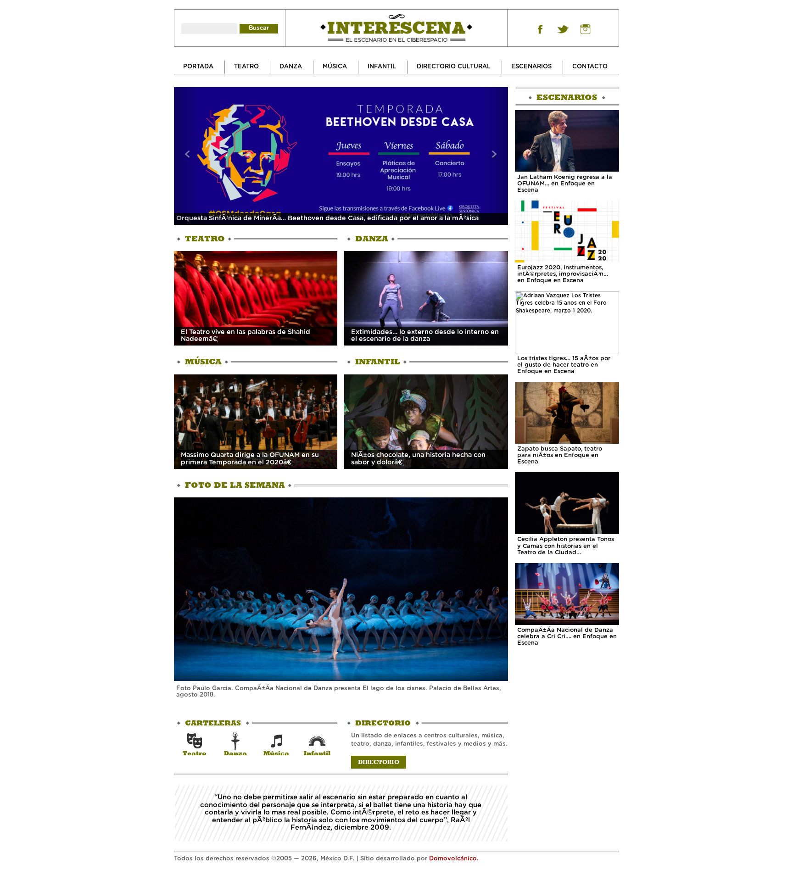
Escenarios (531, 67)
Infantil (382, 67)
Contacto (590, 67)
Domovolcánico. (454, 859)
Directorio (378, 761)
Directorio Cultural (454, 67)
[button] (187, 156)
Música (335, 67)
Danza (290, 67)
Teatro (246, 67)
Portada (198, 67)
